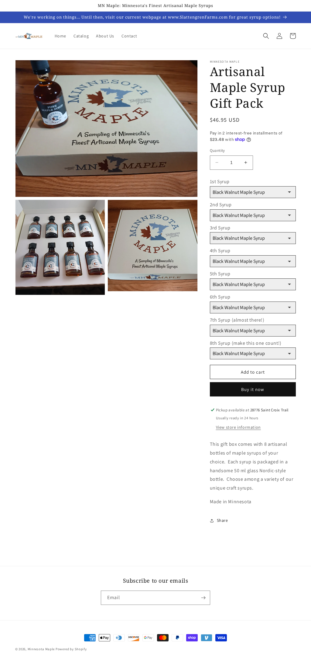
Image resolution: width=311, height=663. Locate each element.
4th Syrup (220, 250)
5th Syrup (220, 273)
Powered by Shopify (71, 649)
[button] (266, 36)
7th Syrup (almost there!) (237, 320)
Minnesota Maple (41, 649)
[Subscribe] (203, 598)
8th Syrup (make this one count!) (246, 343)
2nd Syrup (221, 204)
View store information (238, 427)
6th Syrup (220, 297)
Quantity (217, 150)
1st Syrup (220, 181)
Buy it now (252, 389)
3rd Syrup (220, 228)
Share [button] (222, 520)
